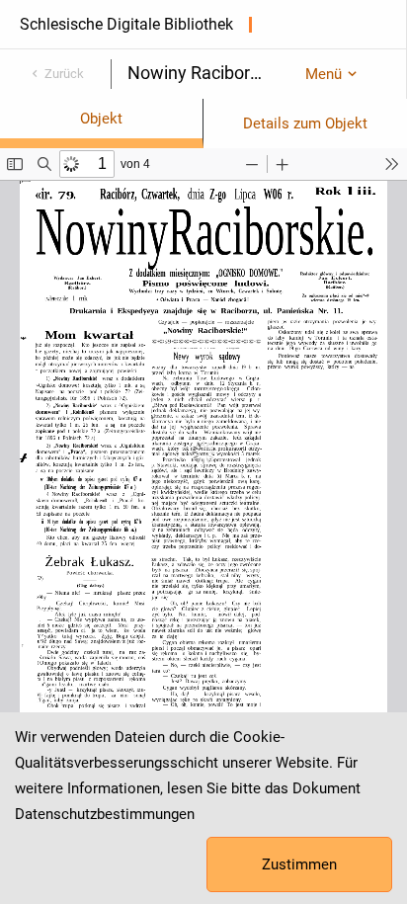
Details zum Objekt (305, 123)
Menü (323, 74)
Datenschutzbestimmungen (105, 814)
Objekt (101, 118)
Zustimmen (299, 864)
